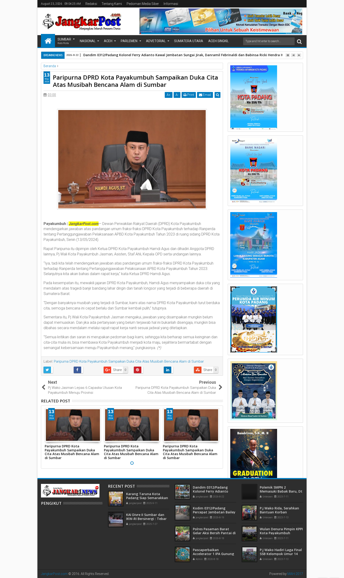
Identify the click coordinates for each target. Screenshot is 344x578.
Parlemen (129, 41)
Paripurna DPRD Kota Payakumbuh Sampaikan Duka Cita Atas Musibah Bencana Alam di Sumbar (129, 361)
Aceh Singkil (218, 41)
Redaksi (91, 4)
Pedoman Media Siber (143, 4)
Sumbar (64, 41)
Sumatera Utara (188, 41)
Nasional (87, 41)
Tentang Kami (112, 4)
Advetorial (156, 41)
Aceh (108, 41)
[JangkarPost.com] (48, 40)
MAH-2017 (295, 574)
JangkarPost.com (54, 574)
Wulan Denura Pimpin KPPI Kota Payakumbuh (281, 531)
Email (206, 95)
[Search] (299, 41)
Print (190, 95)
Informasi (171, 4)
